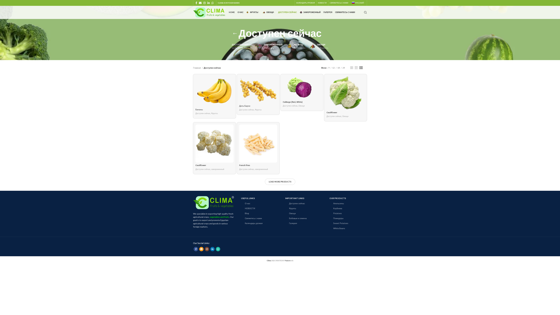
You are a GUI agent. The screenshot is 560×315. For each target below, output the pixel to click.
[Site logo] (209, 12)
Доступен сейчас (202, 113)
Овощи (302, 106)
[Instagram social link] (204, 3)
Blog (247, 213)
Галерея (293, 223)
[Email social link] (200, 3)
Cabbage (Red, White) (293, 102)
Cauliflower (332, 112)
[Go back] (235, 34)
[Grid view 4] (361, 68)
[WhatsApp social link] (213, 3)
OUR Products (337, 198)
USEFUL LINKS (248, 198)
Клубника (337, 208)
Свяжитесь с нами (253, 218)
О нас (247, 203)
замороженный (217, 169)
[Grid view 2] (351, 68)
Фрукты (214, 113)
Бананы (199, 109)
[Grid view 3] (356, 68)
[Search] (365, 12)
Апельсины (338, 203)
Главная (197, 67)
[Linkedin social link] (208, 3)
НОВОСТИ (250, 208)
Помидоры (338, 218)
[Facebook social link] (196, 3)
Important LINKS (294, 198)
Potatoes (337, 213)
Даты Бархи (244, 106)
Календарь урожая (254, 223)
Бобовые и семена (298, 218)
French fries (244, 165)
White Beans (339, 228)
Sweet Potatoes (340, 223)
